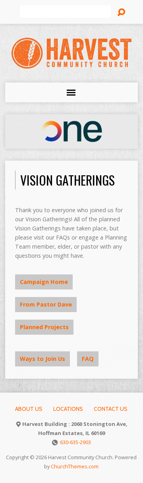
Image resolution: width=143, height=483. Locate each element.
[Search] (121, 12)
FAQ (88, 358)
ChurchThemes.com (75, 466)
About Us (29, 408)
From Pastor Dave (46, 304)
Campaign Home (44, 282)
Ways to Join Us (42, 358)
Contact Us (111, 408)
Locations (68, 408)
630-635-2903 (75, 442)
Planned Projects (44, 327)
